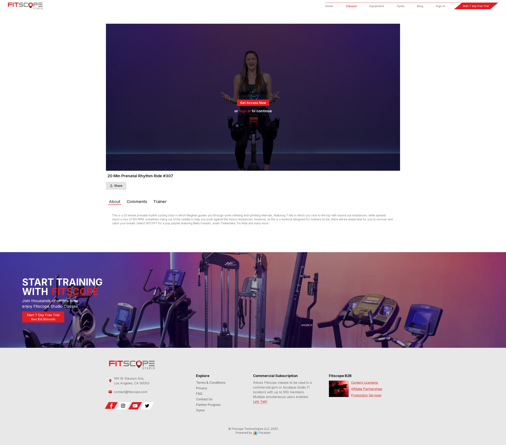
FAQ (199, 394)
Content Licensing (364, 383)
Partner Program (208, 405)
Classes (351, 6)
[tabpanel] (253, 219)
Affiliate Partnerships (366, 389)
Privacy (201, 388)
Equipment (376, 6)
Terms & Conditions (210, 383)
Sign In (440, 6)
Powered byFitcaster (253, 432)
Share (118, 185)
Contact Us (204, 399)
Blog (420, 6)
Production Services (366, 395)
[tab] (115, 201)
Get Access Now (253, 103)
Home (329, 6)
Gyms (400, 6)
